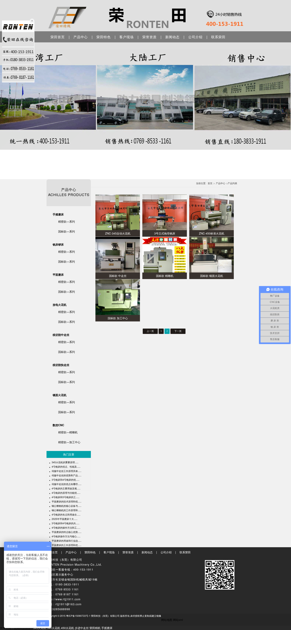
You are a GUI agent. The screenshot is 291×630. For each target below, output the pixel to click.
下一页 (178, 331)
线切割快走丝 (61, 365)
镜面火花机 (60, 395)
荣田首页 (57, 36)
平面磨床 (58, 274)
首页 (210, 183)
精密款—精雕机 (68, 432)
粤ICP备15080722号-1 (78, 615)
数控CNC (58, 425)
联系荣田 (218, 36)
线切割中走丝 (61, 335)
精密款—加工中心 (69, 442)
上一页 (150, 331)
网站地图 (166, 620)
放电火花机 (60, 305)
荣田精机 (95, 628)
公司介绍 (195, 36)
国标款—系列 (66, 231)
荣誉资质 (149, 36)
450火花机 (67, 628)
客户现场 (126, 36)
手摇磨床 (58, 214)
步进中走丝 (82, 628)
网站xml (178, 620)
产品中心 (80, 36)
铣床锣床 (58, 244)
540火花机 (53, 628)
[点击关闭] (32, 20)
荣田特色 (103, 36)
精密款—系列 (66, 221)
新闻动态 (172, 36)
